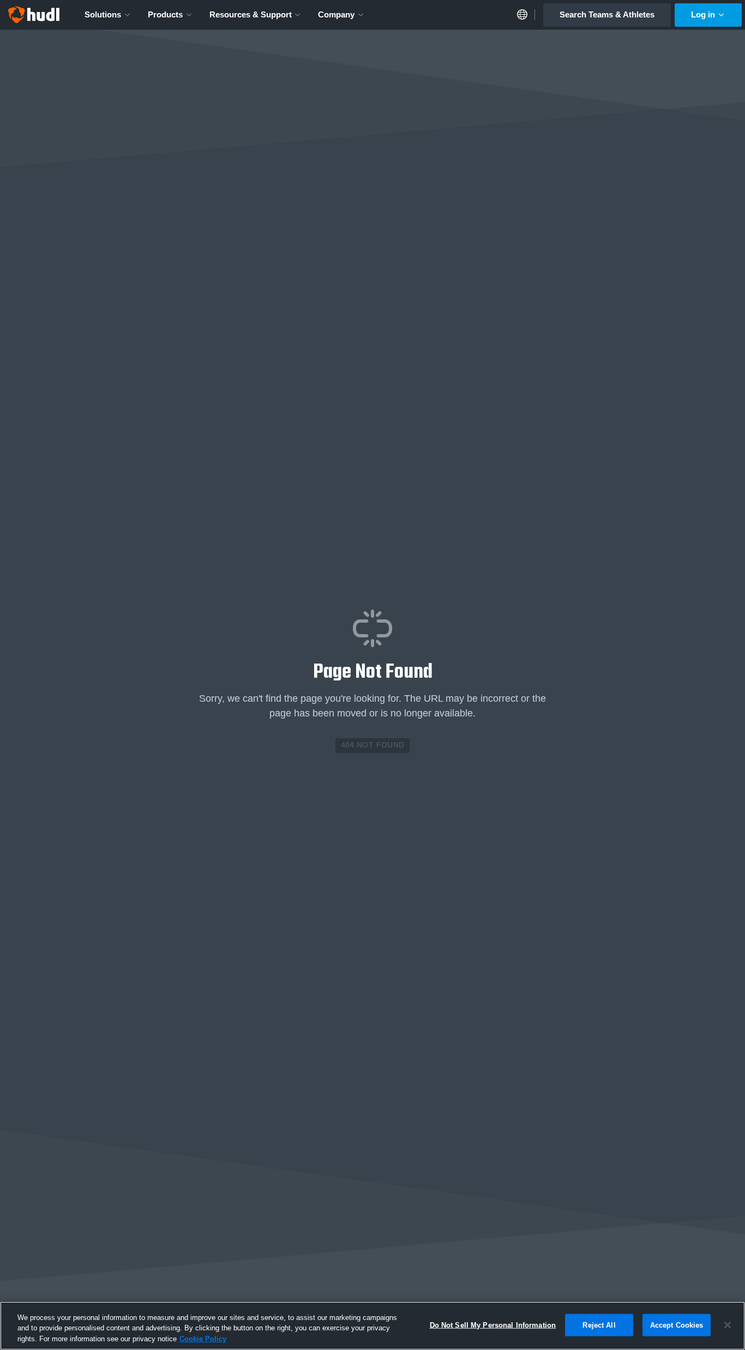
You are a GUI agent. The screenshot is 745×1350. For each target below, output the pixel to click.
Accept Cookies (677, 1325)
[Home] (34, 14)
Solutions (103, 14)
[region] (372, 1325)
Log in (703, 14)
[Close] (728, 1325)
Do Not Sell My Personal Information (493, 1325)
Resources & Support (250, 14)
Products (165, 14)
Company (336, 14)
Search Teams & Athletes (607, 14)
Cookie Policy (202, 1339)
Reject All (598, 1325)
